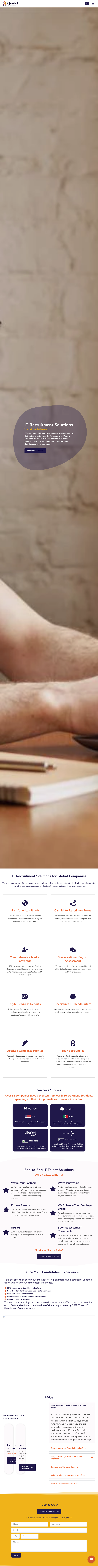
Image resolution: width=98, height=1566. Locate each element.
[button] (93, 4)
